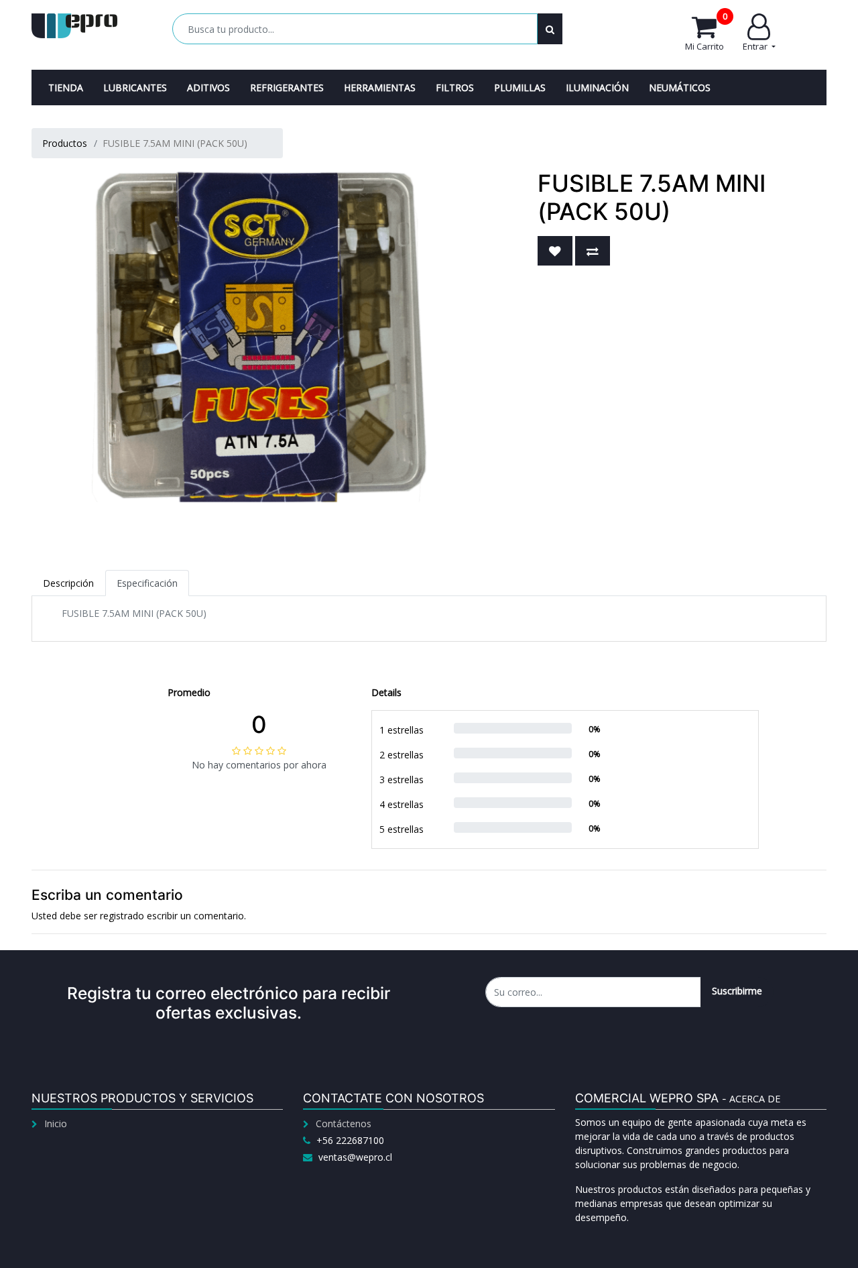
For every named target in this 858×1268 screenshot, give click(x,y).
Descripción (68, 583)
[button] (555, 251)
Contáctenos (343, 1123)
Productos (64, 143)
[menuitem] (65, 87)
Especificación (147, 583)
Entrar (756, 46)
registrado (122, 915)
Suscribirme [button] (737, 990)
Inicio (55, 1123)
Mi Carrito (706, 32)
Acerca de (754, 1098)
